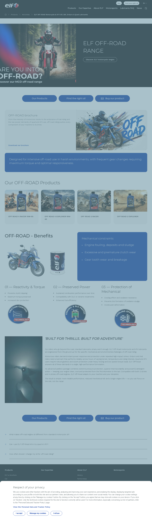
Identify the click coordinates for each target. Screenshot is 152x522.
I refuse (56, 513)
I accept (19, 513)
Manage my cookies (38, 513)
